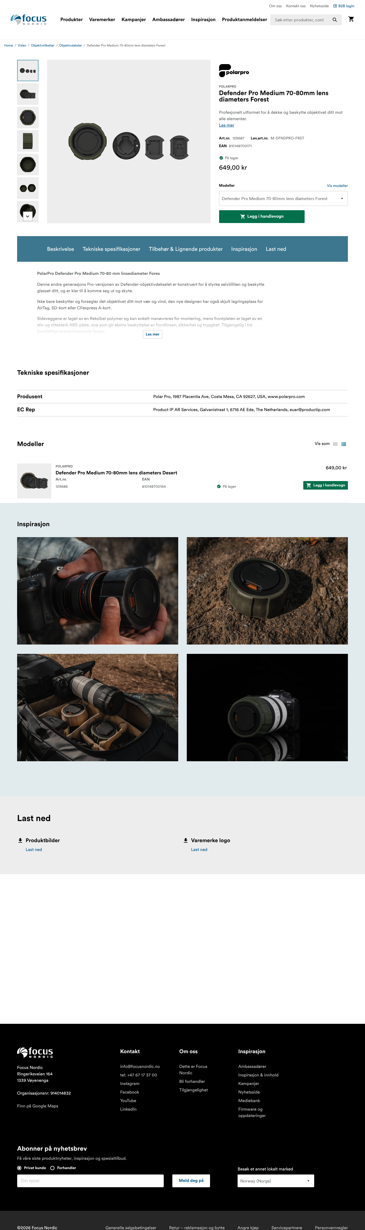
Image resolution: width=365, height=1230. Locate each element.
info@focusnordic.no (140, 1066)
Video (22, 46)
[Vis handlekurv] (351, 20)
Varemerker (102, 19)
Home (8, 46)
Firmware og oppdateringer (252, 1112)
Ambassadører (168, 19)
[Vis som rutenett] (335, 444)
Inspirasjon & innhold (258, 1075)
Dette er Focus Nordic (193, 1070)
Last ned (34, 849)
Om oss (275, 5)
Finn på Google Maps (37, 1106)
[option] (27, 70)
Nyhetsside (319, 5)
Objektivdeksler (70, 46)
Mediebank (249, 1100)
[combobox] (305, 19)
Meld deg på (191, 1181)
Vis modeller (337, 185)
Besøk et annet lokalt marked (265, 1169)
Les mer (226, 125)
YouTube (128, 1100)
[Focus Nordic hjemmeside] (28, 19)
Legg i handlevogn (265, 216)
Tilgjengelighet (193, 1090)
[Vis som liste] (343, 444)
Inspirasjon (203, 19)
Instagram (129, 1083)
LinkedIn (128, 1109)
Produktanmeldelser (244, 19)
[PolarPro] (234, 70)
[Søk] (334, 19)
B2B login (346, 5)
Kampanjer (134, 19)
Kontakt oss (296, 5)
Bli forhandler (192, 1081)
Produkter (71, 19)
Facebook (129, 1092)
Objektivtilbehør (43, 46)
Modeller (227, 186)
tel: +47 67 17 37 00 (138, 1075)
